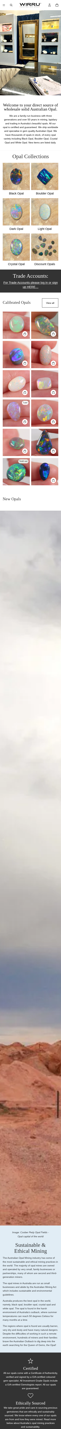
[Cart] (57, 5)
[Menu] (4, 5)
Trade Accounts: (30, 276)
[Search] (11, 5)
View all (50, 303)
